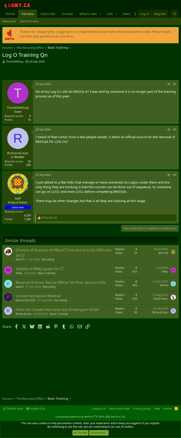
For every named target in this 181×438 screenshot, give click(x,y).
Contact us (99, 408)
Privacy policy (142, 408)
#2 (174, 129)
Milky (19, 273)
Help (157, 408)
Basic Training (46, 273)
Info (110, 13)
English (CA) (37, 408)
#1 (174, 84)
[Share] (169, 84)
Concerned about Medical (38, 295)
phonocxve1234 (25, 300)
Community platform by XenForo (91, 416)
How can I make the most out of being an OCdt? (57, 309)
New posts (9, 21)
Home (10, 13)
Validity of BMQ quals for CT (40, 268)
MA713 (20, 259)
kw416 (20, 287)
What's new (88, 13)
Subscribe (47, 13)
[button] (100, 14)
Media (127, 13)
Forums (27, 13)
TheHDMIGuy (15, 61)
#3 (174, 175)
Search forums (29, 21)
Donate (67, 13)
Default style (14, 408)
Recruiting (48, 259)
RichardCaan (23, 314)
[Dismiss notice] (174, 31)
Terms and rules (119, 408)
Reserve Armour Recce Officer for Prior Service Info (61, 282)
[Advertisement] (54, 72)
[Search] (174, 14)
